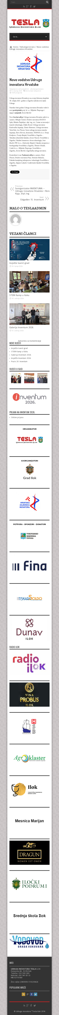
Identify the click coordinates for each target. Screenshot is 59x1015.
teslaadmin (25, 89)
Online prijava (17, 417)
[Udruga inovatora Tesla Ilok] (29, 25)
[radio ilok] (29, 674)
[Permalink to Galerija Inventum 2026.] (29, 324)
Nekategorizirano (27, 47)
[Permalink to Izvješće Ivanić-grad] (29, 260)
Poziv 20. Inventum (19, 361)
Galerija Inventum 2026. (21, 327)
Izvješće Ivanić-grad (19, 263)
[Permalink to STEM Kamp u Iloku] (29, 292)
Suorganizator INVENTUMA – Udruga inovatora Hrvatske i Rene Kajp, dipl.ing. (32, 190)
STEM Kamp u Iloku (19, 295)
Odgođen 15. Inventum (32, 198)
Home (15, 47)
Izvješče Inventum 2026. (21, 358)
